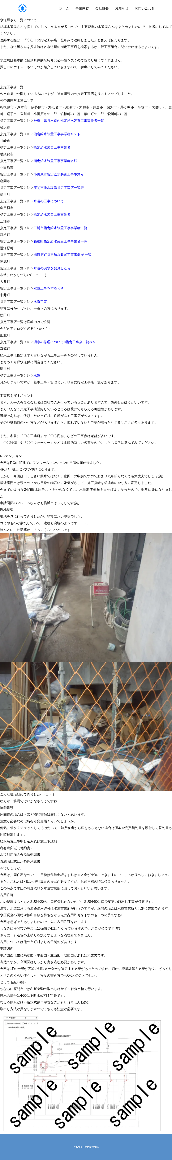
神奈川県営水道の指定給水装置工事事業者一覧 (69, 120)
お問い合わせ (145, 8)
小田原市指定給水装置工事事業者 (59, 174)
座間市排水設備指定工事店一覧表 (59, 187)
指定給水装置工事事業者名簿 (55, 161)
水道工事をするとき (49, 288)
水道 (37, 375)
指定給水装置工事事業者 (52, 147)
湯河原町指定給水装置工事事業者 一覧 (62, 255)
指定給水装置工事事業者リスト (57, 134)
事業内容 (82, 8)
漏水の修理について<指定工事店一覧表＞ (65, 342)
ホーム (64, 8)
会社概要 (102, 8)
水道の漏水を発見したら (52, 268)
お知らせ (121, 8)
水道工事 (40, 302)
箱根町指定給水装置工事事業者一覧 (60, 241)
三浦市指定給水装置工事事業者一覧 (60, 228)
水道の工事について (49, 201)
